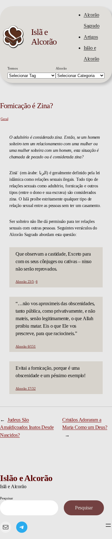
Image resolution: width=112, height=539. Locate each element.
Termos (12, 68)
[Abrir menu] (108, 525)
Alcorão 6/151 (26, 346)
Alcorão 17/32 (26, 388)
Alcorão (61, 68)
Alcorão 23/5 (25, 281)
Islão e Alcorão (26, 478)
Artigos (91, 37)
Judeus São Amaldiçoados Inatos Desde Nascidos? (27, 427)
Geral (4, 119)
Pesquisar (6, 498)
